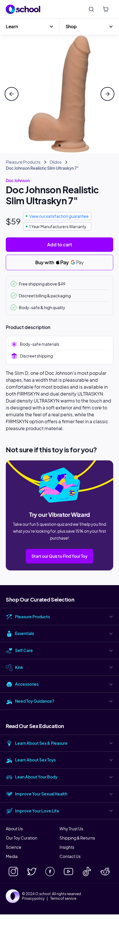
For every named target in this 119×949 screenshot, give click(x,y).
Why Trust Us (71, 828)
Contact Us (70, 856)
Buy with (45, 262)
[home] (23, 9)
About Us (14, 828)
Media (12, 856)
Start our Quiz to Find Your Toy (59, 556)
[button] (30, 26)
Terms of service (63, 898)
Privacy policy (33, 898)
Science (13, 847)
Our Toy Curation (21, 837)
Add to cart (59, 244)
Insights (67, 847)
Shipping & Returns (77, 837)
